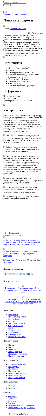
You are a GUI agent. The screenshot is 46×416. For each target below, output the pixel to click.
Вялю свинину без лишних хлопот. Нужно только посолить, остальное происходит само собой (23, 290)
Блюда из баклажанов (17, 364)
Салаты (11, 321)
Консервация (13, 332)
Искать (7, 5)
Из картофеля (14, 371)
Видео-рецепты (14, 334)
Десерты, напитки (16, 330)
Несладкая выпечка (20, 14)
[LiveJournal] (32, 274)
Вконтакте (12, 388)
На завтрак (12, 345)
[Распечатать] (9, 260)
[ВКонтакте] (21, 274)
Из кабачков (13, 369)
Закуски (11, 328)
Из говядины (13, 367)
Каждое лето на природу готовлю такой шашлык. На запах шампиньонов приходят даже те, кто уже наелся (23, 301)
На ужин (12, 349)
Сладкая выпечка (15, 326)
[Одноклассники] (26, 274)
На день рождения (16, 356)
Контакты (12, 401)
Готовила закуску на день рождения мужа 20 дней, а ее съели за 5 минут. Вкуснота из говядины (22, 253)
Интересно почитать (17, 337)
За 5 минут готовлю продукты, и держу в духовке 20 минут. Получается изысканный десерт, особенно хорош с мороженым (21, 242)
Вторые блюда (14, 319)
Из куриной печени (16, 378)
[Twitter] (24, 274)
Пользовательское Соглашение (21, 405)
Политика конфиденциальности (21, 408)
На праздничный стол (17, 354)
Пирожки (7, 262)
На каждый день (15, 352)
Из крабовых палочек (17, 373)
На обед (11, 347)
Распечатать (21, 260)
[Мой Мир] (29, 274)
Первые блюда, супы (17, 317)
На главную (13, 315)
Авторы (11, 399)
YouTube (11, 386)
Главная (6, 14)
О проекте (12, 397)
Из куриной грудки (16, 375)
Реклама (11, 403)
